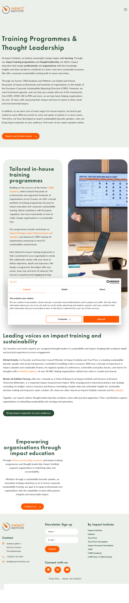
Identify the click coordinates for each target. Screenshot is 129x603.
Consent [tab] (26, 289)
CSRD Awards (106, 557)
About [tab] (102, 289)
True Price (92, 538)
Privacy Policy (54, 579)
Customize (62, 319)
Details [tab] (64, 289)
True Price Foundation (98, 542)
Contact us (30, 506)
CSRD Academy (95, 553)
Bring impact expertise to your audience (28, 413)
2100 (90, 549)
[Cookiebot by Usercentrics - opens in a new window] (108, 282)
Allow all (101, 319)
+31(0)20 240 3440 (14, 557)
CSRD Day (92, 557)
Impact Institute (95, 530)
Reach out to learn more (18, 136)
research (37, 460)
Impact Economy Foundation (101, 546)
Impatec (91, 534)
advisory (16, 460)
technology (26, 460)
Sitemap (65, 579)
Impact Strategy (17, 233)
